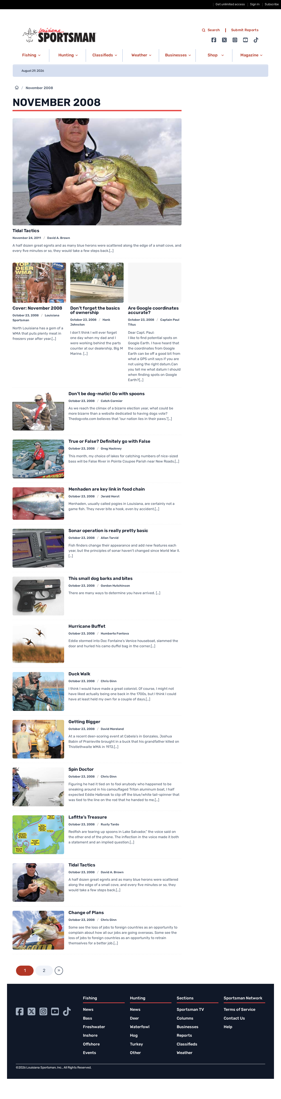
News (88, 1010)
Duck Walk (79, 674)
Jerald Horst (110, 496)
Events (89, 1053)
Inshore (90, 1036)
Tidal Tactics (26, 231)
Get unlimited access (230, 4)
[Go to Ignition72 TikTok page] (256, 40)
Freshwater (94, 1027)
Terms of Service (239, 1010)
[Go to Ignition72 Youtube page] (245, 40)
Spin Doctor (81, 769)
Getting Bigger (84, 722)
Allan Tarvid (110, 538)
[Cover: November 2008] (39, 283)
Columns (185, 1019)
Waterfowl (140, 1027)
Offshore (91, 1045)
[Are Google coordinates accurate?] (155, 283)
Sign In (254, 4)
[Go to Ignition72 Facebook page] (213, 40)
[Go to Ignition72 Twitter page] (224, 40)
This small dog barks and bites (100, 579)
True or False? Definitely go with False (109, 441)
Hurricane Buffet (86, 626)
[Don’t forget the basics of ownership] (97, 283)
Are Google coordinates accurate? (153, 310)
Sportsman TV (190, 1010)
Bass (87, 1019)
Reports (184, 1036)
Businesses (187, 1027)
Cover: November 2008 (37, 308)
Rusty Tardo (110, 824)
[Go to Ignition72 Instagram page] (235, 40)
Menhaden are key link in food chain (106, 489)
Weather (185, 1053)
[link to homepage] (59, 35)
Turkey (136, 1045)
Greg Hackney (111, 448)
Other (135, 1053)
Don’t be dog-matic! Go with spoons (106, 394)
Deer (134, 1019)
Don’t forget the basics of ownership (95, 310)
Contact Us (234, 1019)
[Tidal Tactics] (97, 172)
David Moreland (112, 729)
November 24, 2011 (27, 238)
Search (214, 30)
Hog (134, 1036)
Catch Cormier (111, 401)
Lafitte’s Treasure (87, 817)
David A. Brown (58, 238)
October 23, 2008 (26, 315)
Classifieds (187, 1045)
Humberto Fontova (115, 633)
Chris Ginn (109, 681)
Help (228, 1027)
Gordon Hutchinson (115, 586)
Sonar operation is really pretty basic (108, 531)
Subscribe (272, 4)
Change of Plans (86, 913)
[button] (30, 55)
